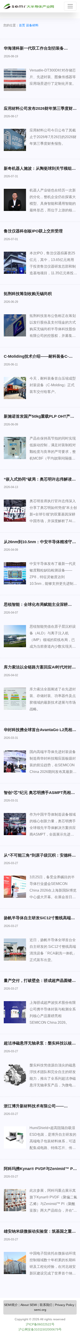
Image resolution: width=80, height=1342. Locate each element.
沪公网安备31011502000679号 (40, 1329)
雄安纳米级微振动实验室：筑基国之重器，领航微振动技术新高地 (38, 1233)
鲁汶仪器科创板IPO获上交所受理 (33, 231)
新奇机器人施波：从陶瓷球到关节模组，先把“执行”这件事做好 (40, 171)
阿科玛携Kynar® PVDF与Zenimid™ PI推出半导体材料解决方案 (39, 1171)
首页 (22, 25)
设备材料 (32, 25)
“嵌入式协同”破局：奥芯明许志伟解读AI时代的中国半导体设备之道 (40, 481)
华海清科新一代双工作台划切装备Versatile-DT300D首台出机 (34, 50)
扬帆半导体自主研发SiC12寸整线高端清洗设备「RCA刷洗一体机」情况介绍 (39, 920)
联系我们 (46, 1305)
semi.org (40, 1309)
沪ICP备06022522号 (40, 1324)
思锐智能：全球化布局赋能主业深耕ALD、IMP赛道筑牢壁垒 (36, 607)
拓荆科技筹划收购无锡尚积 (28, 294)
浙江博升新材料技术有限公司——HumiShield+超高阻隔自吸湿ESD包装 (38, 1108)
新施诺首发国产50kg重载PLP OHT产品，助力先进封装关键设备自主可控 (37, 418)
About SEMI (28, 1305)
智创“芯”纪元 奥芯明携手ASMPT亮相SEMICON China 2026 (37, 795)
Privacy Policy (64, 1305)
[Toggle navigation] (70, 6)
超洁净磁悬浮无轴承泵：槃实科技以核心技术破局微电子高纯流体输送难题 (40, 1045)
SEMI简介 (11, 1305)
